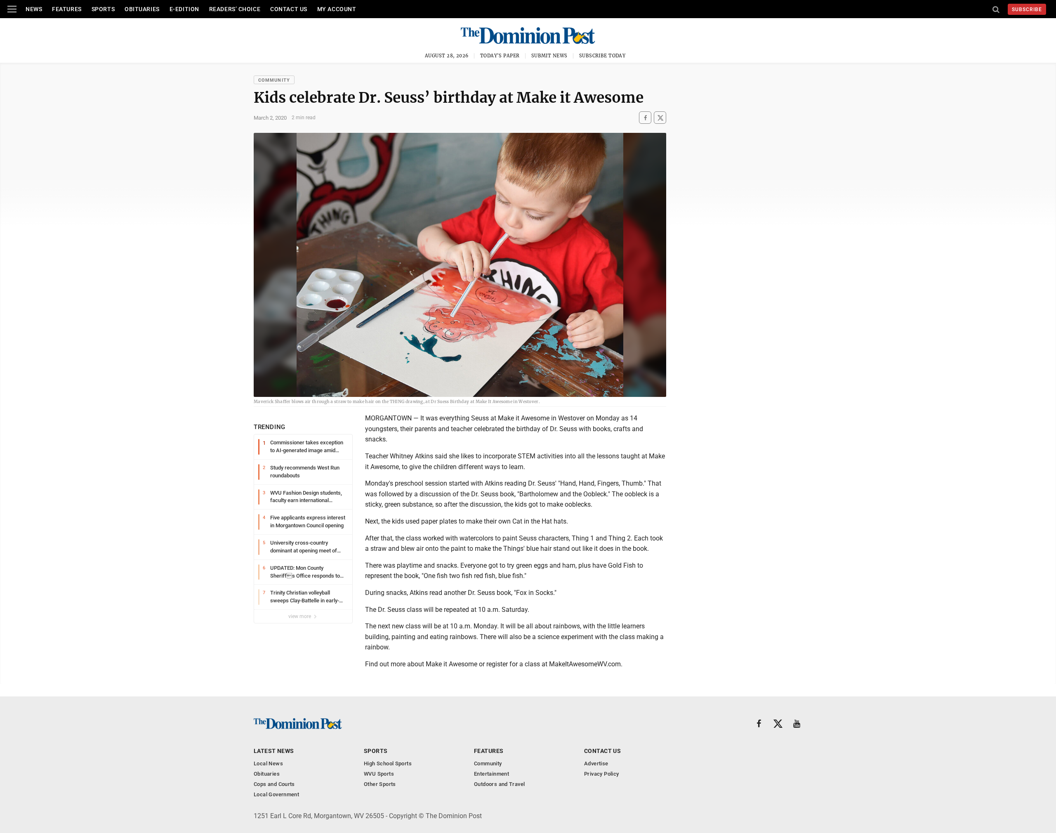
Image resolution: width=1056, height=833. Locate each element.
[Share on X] (660, 117)
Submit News (549, 56)
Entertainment (491, 774)
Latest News (274, 751)
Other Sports (380, 784)
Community (274, 80)
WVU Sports (379, 774)
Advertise (596, 763)
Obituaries (142, 9)
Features (66, 9)
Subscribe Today (602, 56)
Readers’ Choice (234, 9)
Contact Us (288, 9)
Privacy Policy (601, 774)
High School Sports (388, 763)
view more (300, 616)
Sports (103, 9)
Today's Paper (500, 56)
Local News (268, 763)
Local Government (276, 794)
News (34, 9)
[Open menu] (12, 9)
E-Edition (184, 9)
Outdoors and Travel (499, 784)
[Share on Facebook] (645, 117)
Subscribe (1027, 9)
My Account (336, 9)
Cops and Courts (274, 784)
